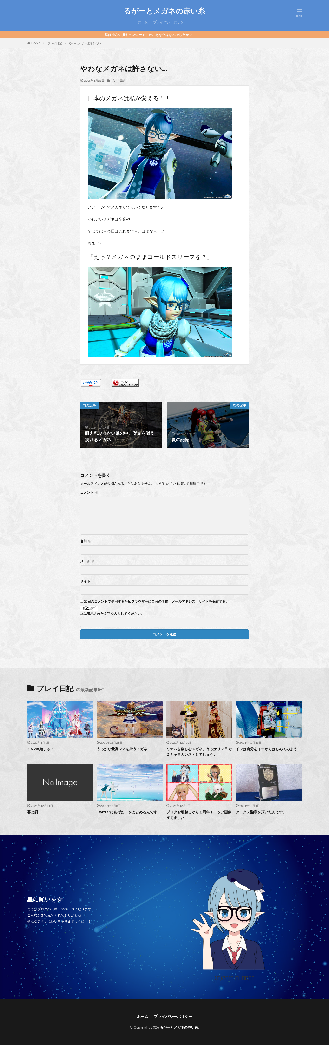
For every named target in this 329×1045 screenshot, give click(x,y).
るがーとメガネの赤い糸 (164, 10)
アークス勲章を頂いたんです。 (261, 812)
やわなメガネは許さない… (86, 43)
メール (87, 561)
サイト (85, 581)
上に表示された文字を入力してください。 (112, 613)
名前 (85, 541)
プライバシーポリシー (170, 22)
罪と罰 (32, 812)
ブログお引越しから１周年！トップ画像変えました (198, 815)
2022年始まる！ (40, 749)
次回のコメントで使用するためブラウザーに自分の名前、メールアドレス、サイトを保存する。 (156, 601)
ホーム (143, 22)
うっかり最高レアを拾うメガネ (122, 749)
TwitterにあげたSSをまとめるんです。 (129, 812)
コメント (89, 492)
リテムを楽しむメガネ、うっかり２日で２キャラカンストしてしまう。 (198, 751)
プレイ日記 (54, 43)
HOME (35, 43)
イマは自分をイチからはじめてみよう (266, 749)
